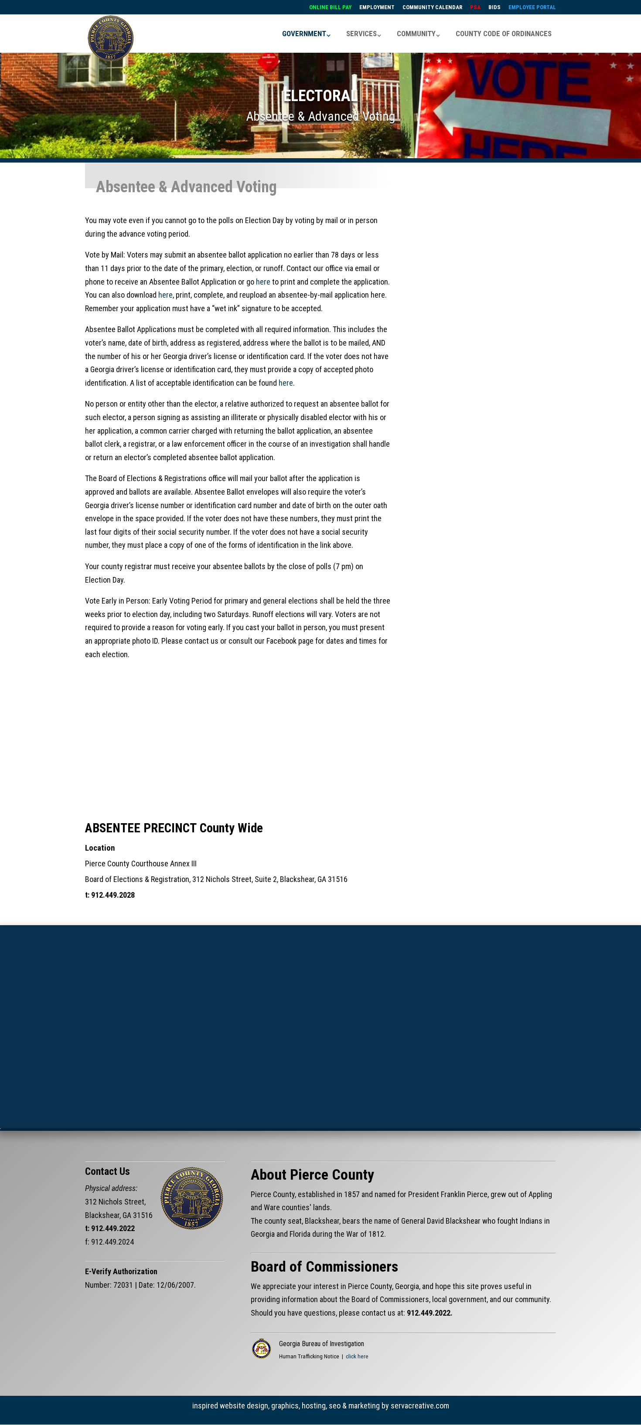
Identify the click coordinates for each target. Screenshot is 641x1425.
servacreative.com (420, 1405)
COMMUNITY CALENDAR (432, 7)
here (263, 281)
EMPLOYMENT (377, 7)
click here (357, 1356)
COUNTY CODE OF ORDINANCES (504, 33)
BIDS (494, 7)
